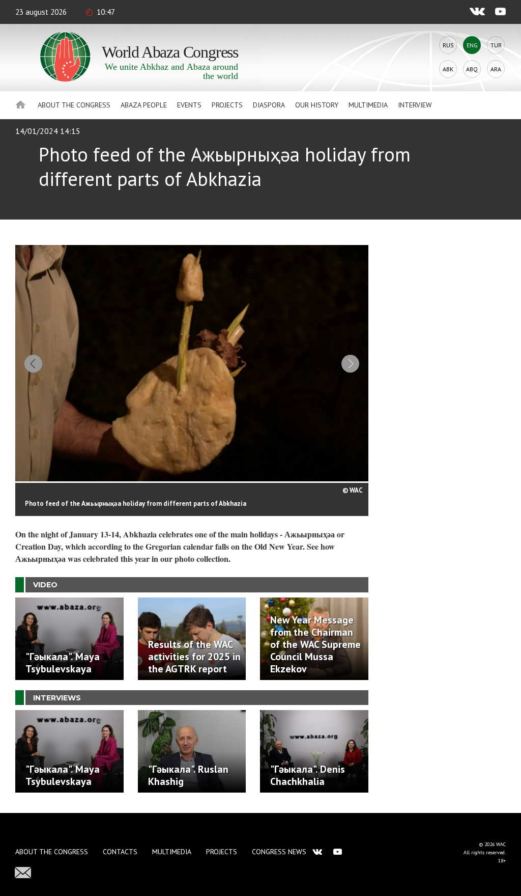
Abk (448, 69)
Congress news (279, 851)
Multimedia (368, 105)
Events (189, 105)
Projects (227, 105)
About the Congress (74, 105)
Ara (495, 69)
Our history (316, 105)
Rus (448, 45)
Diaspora (269, 105)
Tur (496, 45)
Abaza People (144, 105)
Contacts (120, 851)
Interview (415, 105)
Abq (472, 69)
